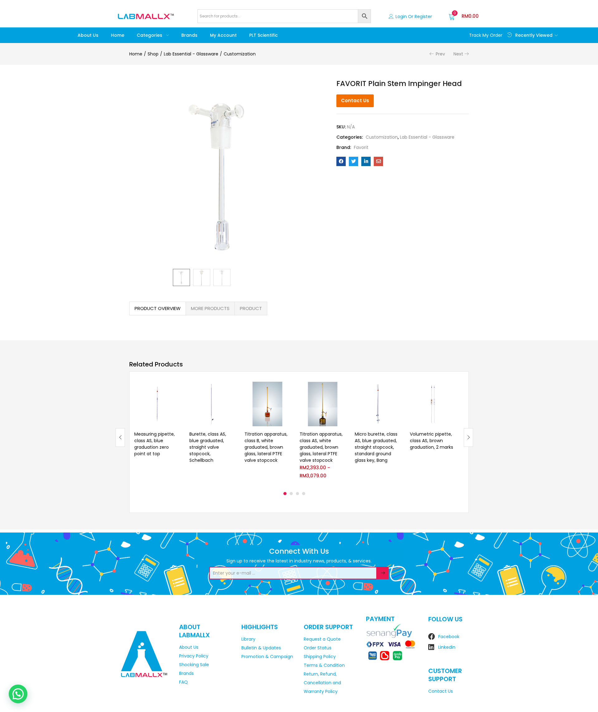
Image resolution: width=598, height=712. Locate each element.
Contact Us (355, 100)
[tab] (157, 308)
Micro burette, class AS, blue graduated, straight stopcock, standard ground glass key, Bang (376, 447)
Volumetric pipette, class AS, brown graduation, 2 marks (431, 440)
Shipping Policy (320, 656)
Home (117, 35)
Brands (189, 35)
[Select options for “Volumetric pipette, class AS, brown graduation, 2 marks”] (451, 389)
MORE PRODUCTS (210, 308)
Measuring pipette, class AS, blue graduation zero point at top (154, 444)
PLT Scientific (263, 35)
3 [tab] (297, 493)
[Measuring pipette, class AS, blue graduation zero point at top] (157, 404)
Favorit (361, 147)
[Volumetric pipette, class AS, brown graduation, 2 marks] (433, 404)
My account (223, 35)
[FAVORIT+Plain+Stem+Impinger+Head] (353, 161)
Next (458, 54)
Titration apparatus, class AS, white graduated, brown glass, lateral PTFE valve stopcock (321, 447)
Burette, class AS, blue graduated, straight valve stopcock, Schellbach (207, 447)
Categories (150, 35)
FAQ (183, 682)
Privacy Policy (193, 656)
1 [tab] (285, 493)
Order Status (317, 648)
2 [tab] (291, 493)
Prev (440, 54)
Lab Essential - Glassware (191, 54)
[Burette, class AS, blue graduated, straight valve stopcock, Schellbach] (212, 404)
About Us (88, 35)
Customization (240, 54)
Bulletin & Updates (261, 648)
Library (248, 639)
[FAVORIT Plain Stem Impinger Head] (341, 161)
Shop (153, 54)
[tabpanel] (157, 432)
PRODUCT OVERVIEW (158, 308)
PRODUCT (251, 308)
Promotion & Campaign (267, 656)
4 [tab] (303, 493)
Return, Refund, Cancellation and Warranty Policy (322, 683)
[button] (463, 16)
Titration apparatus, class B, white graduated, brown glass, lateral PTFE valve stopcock (265, 447)
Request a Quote (322, 639)
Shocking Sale (194, 665)
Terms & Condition (324, 665)
